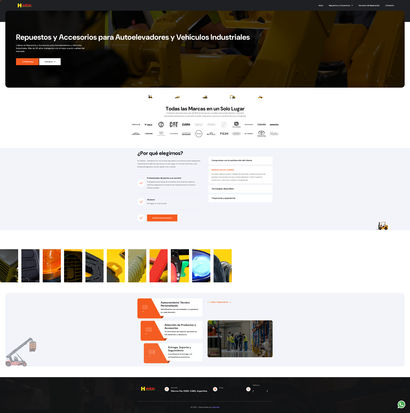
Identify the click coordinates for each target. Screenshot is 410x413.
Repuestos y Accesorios (340, 5)
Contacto (389, 5)
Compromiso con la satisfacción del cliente (232, 160)
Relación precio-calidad (223, 170)
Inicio (321, 5)
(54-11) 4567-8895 (263, 388)
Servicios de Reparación (369, 5)
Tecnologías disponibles (223, 188)
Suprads (216, 407)
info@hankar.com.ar (229, 391)
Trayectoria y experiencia (223, 198)
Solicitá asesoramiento (162, 218)
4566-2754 (260, 391)
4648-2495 (259, 393)
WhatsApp (28, 62)
